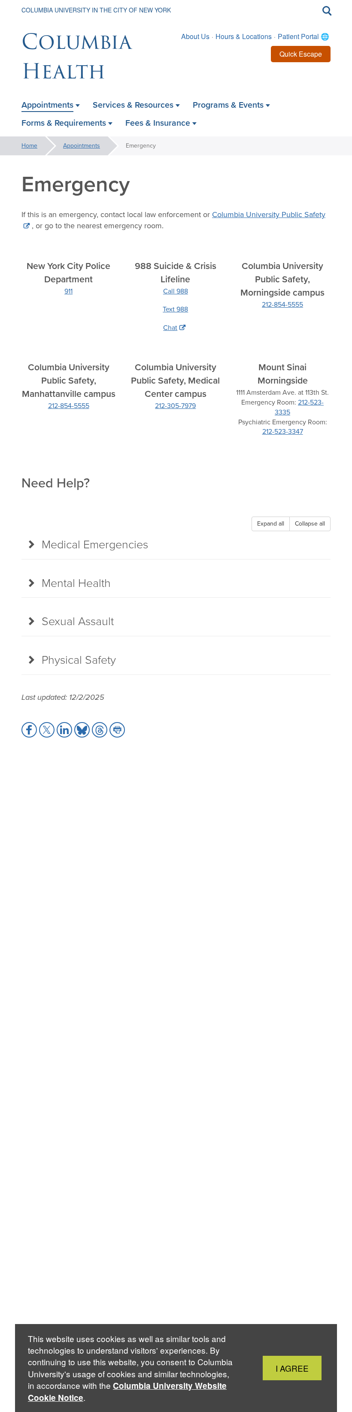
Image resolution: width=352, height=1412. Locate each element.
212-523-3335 (299, 407)
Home (29, 145)
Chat (170, 328)
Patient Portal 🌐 (303, 36)
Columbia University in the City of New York (96, 10)
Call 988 (175, 291)
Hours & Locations (243, 36)
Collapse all (310, 523)
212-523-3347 (282, 431)
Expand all (270, 523)
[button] (29, 730)
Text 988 (175, 309)
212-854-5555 (282, 304)
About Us (195, 36)
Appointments (81, 145)
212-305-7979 (175, 406)
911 (68, 291)
